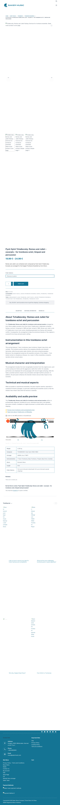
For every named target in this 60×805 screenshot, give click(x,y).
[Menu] (56, 5)
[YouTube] (53, 731)
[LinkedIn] (50, 731)
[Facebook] (42, 731)
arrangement (13, 297)
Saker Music (8, 443)
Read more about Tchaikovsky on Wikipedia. (19, 412)
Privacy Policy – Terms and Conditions (13, 763)
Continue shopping (43, 302)
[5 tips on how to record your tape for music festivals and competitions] (5, 561)
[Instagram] (47, 731)
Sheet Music (16, 293)
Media (4, 767)
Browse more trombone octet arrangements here (21, 410)
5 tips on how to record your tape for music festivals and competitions (19, 561)
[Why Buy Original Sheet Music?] (5, 673)
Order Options (9, 273)
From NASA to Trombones (44, 673)
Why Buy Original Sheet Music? (17, 673)
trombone (26, 298)
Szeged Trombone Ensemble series (30, 293)
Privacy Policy (35, 742)
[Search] (56, 1)
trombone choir (34, 298)
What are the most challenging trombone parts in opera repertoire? (46, 561)
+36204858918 (12, 750)
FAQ (32, 740)
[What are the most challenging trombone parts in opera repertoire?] (33, 561)
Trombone (44, 293)
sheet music (30, 297)
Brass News (6, 765)
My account (6, 770)
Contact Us (6, 768)
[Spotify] (55, 731)
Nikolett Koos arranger (9, 778)
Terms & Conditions (36, 746)
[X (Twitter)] (44, 731)
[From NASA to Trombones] (33, 673)
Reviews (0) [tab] (41, 310)
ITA (4, 776)
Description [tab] (19, 310)
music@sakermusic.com (14, 755)
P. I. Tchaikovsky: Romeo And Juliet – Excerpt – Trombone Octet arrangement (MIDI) (24, 443)
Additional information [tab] (30, 310)
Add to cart (21, 283)
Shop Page (6, 774)
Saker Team (6, 780)
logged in (15, 490)
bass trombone (21, 297)
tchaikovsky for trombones (14, 298)
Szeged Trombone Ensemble (43, 297)
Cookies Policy (35, 744)
